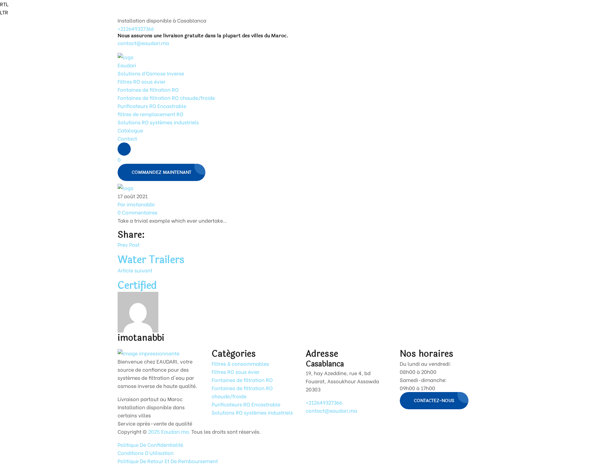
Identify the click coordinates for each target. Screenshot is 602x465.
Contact (127, 138)
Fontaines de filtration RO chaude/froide (166, 97)
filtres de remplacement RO (150, 113)
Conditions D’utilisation (146, 452)
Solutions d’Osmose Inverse (151, 73)
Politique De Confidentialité (150, 444)
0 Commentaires (137, 212)
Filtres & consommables (240, 363)
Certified (137, 285)
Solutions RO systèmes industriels (158, 122)
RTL (4, 4)
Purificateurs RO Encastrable (152, 105)
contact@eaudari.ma (143, 42)
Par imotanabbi (136, 204)
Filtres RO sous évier (142, 81)
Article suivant (135, 270)
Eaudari (127, 65)
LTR (4, 12)
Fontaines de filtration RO (148, 89)
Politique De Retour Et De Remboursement (168, 460)
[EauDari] (126, 55)
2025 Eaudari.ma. (168, 431)
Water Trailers (151, 259)
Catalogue (130, 130)
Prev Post (129, 244)
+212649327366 (136, 28)
